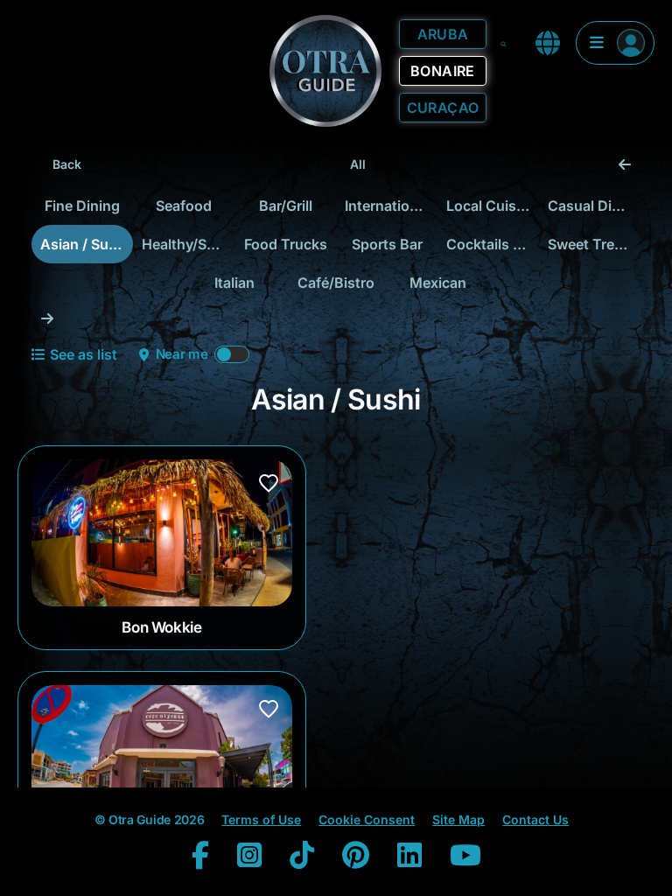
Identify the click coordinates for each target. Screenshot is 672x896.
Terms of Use (261, 819)
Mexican (438, 282)
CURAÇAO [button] (443, 107)
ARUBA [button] (443, 34)
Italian (234, 282)
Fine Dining (82, 205)
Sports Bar (387, 244)
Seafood (184, 205)
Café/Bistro (336, 282)
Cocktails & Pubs (492, 244)
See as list (83, 354)
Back (66, 164)
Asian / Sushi (84, 244)
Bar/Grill (285, 205)
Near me (182, 354)
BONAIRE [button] (442, 71)
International (387, 205)
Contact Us (535, 819)
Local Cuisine (491, 205)
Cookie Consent (366, 819)
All (358, 164)
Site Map (458, 819)
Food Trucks (285, 244)
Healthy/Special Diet (188, 244)
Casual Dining (594, 205)
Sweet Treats (591, 244)
